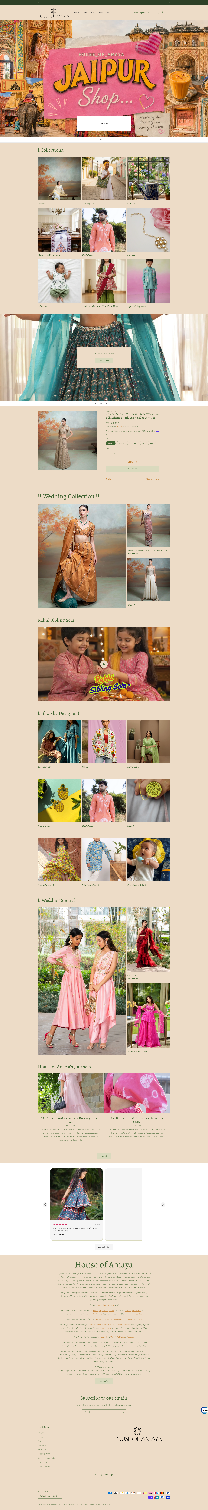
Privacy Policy (43, 1462)
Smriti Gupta (133, 766)
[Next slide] (106, 139)
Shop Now (114, 81)
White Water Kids (135, 885)
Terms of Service (44, 1466)
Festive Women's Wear (137, 1051)
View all (104, 1156)
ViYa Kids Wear (89, 885)
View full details (152, 479)
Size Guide (42, 1449)
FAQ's (40, 1441)
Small (110, 443)
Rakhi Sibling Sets (56, 620)
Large (134, 443)
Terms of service (95, 1504)
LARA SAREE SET (133, 975)
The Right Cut (44, 766)
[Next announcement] (169, 2)
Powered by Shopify (59, 1504)
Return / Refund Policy (46, 1458)
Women (41, 203)
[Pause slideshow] (112, 139)
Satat (129, 826)
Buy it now (132, 469)
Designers (41, 1432)
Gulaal (85, 766)
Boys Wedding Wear (136, 306)
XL (143, 443)
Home (130, 203)
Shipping (120, 426)
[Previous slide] (95, 139)
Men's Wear (87, 255)
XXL (151, 443)
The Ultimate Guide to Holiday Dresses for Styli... (137, 1120)
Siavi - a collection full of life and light (100, 306)
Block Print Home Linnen (50, 255)
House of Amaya (48, 1504)
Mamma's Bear (45, 885)
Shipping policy (108, 1504)
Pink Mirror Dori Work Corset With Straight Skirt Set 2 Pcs (148, 550)
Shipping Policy (44, 1454)
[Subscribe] (123, 1412)
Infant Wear (43, 306)
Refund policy (72, 1504)
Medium (122, 443)
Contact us (42, 1445)
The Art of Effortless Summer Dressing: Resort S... (70, 1120)
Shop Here (104, 360)
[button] (157, 12)
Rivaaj (130, 605)
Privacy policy (83, 1504)
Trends (40, 1437)
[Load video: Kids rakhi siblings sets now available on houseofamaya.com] (104, 664)
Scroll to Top (104, 1381)
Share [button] (110, 479)
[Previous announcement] (38, 2)
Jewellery (131, 255)
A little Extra (44, 826)
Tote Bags (86, 203)
